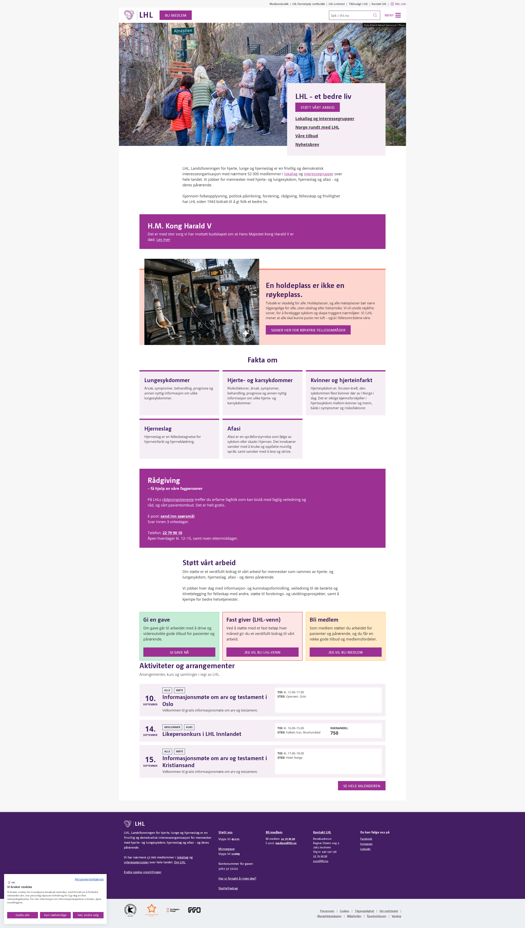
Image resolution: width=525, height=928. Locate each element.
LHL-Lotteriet (337, 4)
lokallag (291, 173)
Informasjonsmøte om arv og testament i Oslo (214, 700)
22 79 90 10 (172, 532)
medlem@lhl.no (286, 843)
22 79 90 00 (288, 838)
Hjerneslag (158, 428)
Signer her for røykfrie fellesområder (308, 330)
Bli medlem (175, 15)
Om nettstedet (389, 911)
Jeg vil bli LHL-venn (262, 652)
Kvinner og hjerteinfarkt (341, 379)
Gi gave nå (179, 652)
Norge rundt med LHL (317, 127)
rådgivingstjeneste (178, 499)
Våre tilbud (306, 136)
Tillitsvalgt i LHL (358, 4)
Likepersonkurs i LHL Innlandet (201, 733)
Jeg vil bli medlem (346, 652)
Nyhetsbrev (307, 144)
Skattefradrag (228, 888)
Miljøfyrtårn (354, 916)
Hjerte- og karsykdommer (260, 379)
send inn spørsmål (178, 516)
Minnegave (226, 849)
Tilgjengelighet (364, 911)
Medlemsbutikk (279, 4)
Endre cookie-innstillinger (142, 872)
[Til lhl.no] (138, 15)
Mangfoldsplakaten (329, 916)
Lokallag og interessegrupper (324, 118)
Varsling (396, 916)
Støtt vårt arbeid (317, 107)
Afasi (234, 428)
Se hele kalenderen (361, 785)
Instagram (366, 844)
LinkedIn (365, 849)
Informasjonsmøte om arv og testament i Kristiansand (214, 761)
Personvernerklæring (89, 879)
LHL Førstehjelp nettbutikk (308, 4)
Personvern (327, 911)
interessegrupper (318, 173)
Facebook (366, 838)
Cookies (344, 911)
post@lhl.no (320, 861)
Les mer (163, 239)
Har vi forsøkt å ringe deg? (237, 878)
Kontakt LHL (379, 4)
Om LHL (180, 862)
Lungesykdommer (167, 379)
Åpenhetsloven (376, 916)
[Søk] (375, 15)
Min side (400, 4)
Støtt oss (225, 832)
